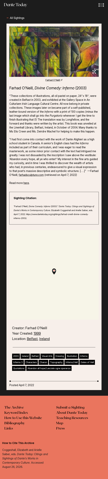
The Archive (14, 407)
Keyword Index (16, 412)
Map (59, 423)
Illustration (72, 356)
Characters (31, 362)
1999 (37, 333)
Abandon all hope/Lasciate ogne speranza (48, 368)
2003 (16, 356)
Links (8, 428)
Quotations (18, 368)
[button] (101, 5)
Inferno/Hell (72, 362)
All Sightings (16, 18)
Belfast (32, 339)
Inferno (84, 356)
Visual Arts (47, 356)
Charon (43, 362)
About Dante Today (72, 412)
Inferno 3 (18, 362)
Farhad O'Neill (52, 80)
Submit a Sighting (70, 407)
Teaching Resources (72, 418)
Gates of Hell (87, 362)
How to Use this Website (23, 418)
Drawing (59, 356)
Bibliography (14, 423)
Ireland (44, 339)
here (26, 183)
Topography (56, 362)
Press (60, 428)
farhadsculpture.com (31, 175)
